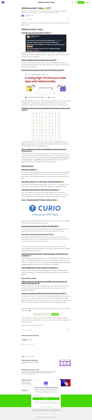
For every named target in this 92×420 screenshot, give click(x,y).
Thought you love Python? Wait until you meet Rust (39, 190)
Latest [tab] (26, 356)
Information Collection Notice (46, 403)
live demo (41, 146)
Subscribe (80, 2)
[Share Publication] (75, 2)
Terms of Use (52, 401)
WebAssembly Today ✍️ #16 (30, 369)
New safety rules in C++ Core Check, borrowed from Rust (41, 182)
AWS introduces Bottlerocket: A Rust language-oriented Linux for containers (44, 254)
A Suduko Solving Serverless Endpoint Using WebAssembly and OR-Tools (45, 109)
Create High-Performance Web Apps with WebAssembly (41, 70)
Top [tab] (23, 356)
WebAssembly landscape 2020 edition (30, 362)
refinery (54, 270)
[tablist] (27, 339)
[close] (59, 382)
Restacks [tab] (30, 339)
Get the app (52, 413)
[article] (46, 363)
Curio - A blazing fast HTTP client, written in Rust (39, 200)
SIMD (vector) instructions (61, 158)
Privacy (46, 410)
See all (24, 390)
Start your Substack (42, 413)
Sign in (88, 2)
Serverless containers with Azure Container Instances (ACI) (43, 293)
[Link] (20, 29)
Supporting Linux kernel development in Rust (37, 234)
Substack (39, 417)
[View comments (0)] (27, 19)
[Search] (72, 2)
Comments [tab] (24, 339)
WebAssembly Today (29, 15)
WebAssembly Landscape (29, 360)
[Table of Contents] (1, 210)
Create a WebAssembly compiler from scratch (37, 60)
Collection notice (56, 410)
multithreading (28, 160)
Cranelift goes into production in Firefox (35, 33)
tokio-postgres (45, 270)
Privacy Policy (56, 403)
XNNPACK (38, 160)
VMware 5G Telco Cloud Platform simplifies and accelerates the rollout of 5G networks (44, 282)
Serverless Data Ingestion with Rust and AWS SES (39, 226)
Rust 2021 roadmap (28, 169)
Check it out (61, 302)
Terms (50, 410)
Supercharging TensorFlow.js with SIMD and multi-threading (43, 149)
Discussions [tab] (31, 356)
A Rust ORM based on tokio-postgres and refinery (39, 268)
